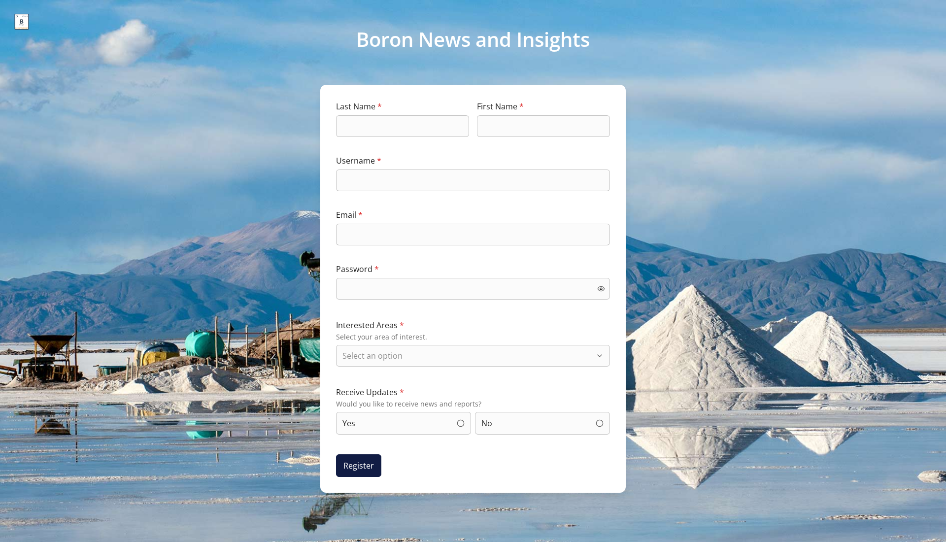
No (486, 423)
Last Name (359, 106)
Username (358, 160)
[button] (601, 289)
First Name (500, 106)
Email (349, 214)
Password (357, 269)
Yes (348, 423)
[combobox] (468, 356)
